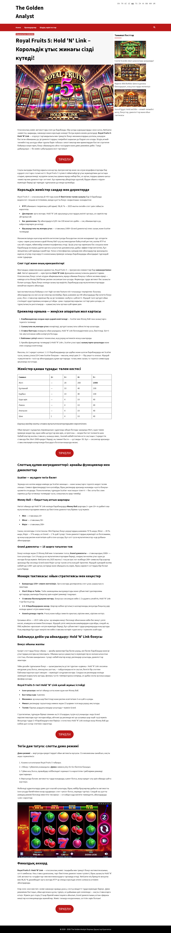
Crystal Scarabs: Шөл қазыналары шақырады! (134, 61)
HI (143, 3)
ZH (140, 3)
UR (154, 3)
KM (150, 3)
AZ (126, 3)
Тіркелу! (65, 159)
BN (146, 3)
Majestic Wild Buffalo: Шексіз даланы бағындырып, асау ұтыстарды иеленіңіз (132, 85)
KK (132, 3)
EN (118, 3)
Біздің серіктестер (48, 27)
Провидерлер (30, 27)
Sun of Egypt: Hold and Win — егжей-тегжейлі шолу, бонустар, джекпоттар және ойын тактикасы (134, 112)
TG (136, 3)
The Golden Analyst (79, 929)
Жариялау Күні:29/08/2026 (25, 34)
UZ (129, 3)
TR (122, 3)
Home (18, 27)
